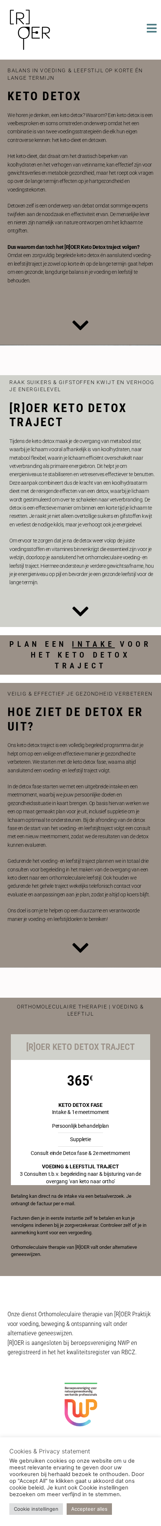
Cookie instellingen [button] (36, 1509)
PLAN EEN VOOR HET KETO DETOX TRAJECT (80, 655)
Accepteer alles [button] (89, 1509)
